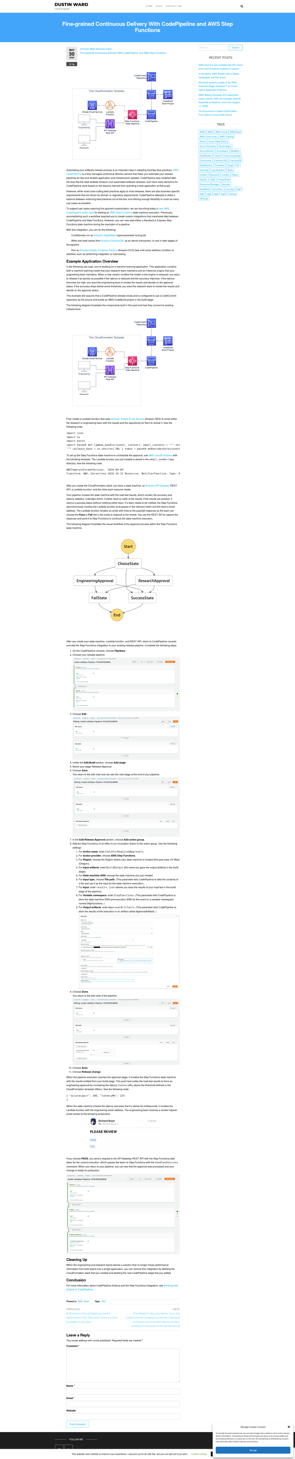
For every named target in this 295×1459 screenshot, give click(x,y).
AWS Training (226, 136)
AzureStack (222, 150)
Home (149, 6)
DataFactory (206, 165)
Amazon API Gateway (158, 485)
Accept (253, 1450)
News (86, 1301)
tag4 (216, 193)
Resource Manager (209, 184)
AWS (80, 1301)
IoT (237, 165)
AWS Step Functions (121, 212)
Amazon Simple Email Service (127, 419)
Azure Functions (208, 146)
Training (232, 193)
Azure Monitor (207, 150)
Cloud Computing (231, 155)
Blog (159, 6)
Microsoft (214, 174)
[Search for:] (221, 47)
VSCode (204, 198)
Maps (230, 169)
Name (70, 1385)
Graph (230, 165)
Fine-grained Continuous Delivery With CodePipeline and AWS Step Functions (123, 53)
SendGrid (204, 189)
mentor (203, 174)
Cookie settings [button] (199, 1453)
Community (205, 160)
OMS (212, 179)
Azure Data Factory (218, 141)
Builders (235, 150)
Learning (204, 169)
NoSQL (203, 179)
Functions (219, 165)
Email (70, 1398)
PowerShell (224, 179)
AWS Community (208, 136)
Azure (203, 141)
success (230, 189)
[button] (288, 1426)
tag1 (239, 189)
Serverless (217, 189)
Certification (206, 155)
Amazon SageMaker (105, 235)
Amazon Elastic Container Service (98, 250)
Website (71, 1410)
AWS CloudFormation (160, 455)
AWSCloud (235, 131)
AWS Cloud (221, 131)
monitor (225, 174)
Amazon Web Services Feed (95, 49)
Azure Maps (225, 146)
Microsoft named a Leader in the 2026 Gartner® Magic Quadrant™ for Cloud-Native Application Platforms (218, 86)
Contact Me (174, 6)
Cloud (217, 155)
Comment (72, 1346)
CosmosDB (235, 160)
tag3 (209, 193)
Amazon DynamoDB (112, 240)
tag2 (202, 193)
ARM (202, 131)
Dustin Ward (71, 4)
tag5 (223, 193)
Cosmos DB (220, 160)
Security (226, 184)
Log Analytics (218, 169)
